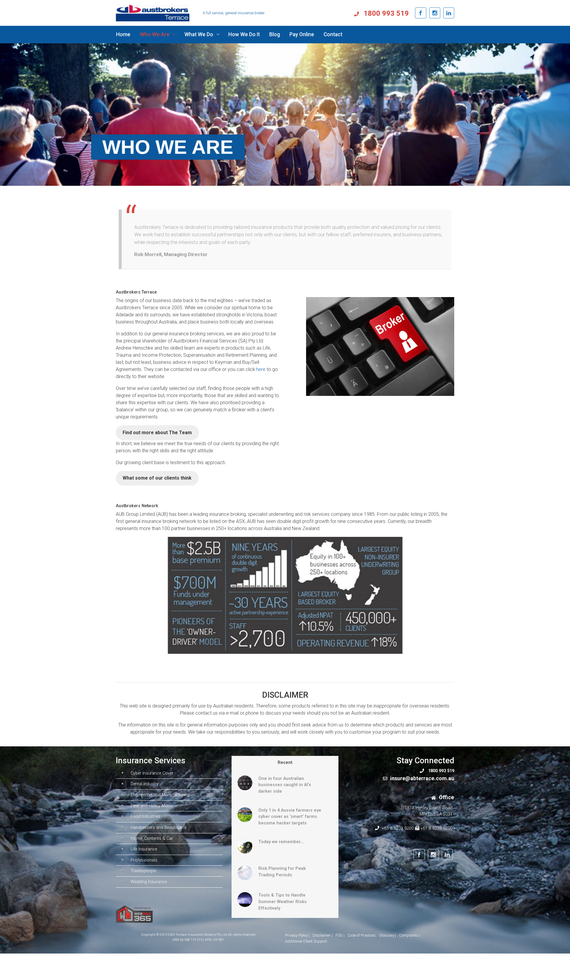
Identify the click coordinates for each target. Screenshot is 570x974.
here (261, 369)
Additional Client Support (306, 941)
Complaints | (409, 935)
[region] (285, 114)
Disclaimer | (322, 935)
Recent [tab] (285, 762)
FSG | (339, 935)
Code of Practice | (361, 935)
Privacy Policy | (297, 935)
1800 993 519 (385, 13)
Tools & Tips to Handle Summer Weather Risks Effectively (282, 901)
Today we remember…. (281, 841)
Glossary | (387, 935)
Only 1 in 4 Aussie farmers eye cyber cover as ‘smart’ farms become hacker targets (289, 817)
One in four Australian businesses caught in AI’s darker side (284, 785)
